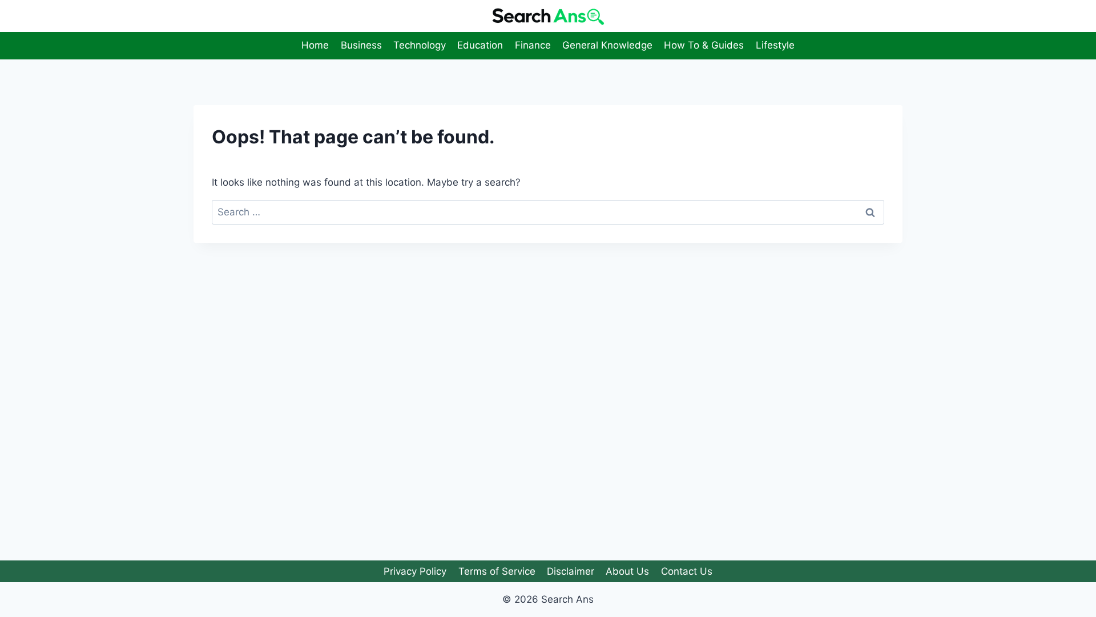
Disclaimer (570, 571)
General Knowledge (607, 45)
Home (315, 45)
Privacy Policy (415, 571)
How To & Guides (704, 45)
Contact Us (686, 571)
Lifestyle (775, 45)
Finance (533, 45)
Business (361, 45)
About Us (627, 571)
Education (480, 45)
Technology (419, 45)
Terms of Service (496, 571)
